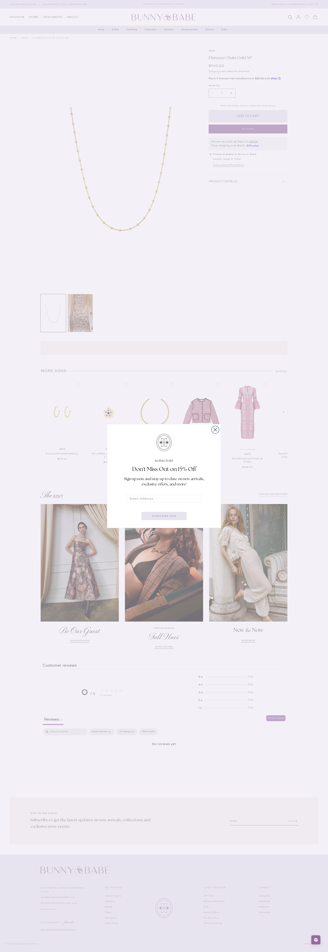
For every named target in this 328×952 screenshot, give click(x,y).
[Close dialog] (215, 430)
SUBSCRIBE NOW (164, 516)
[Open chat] (315, 939)
